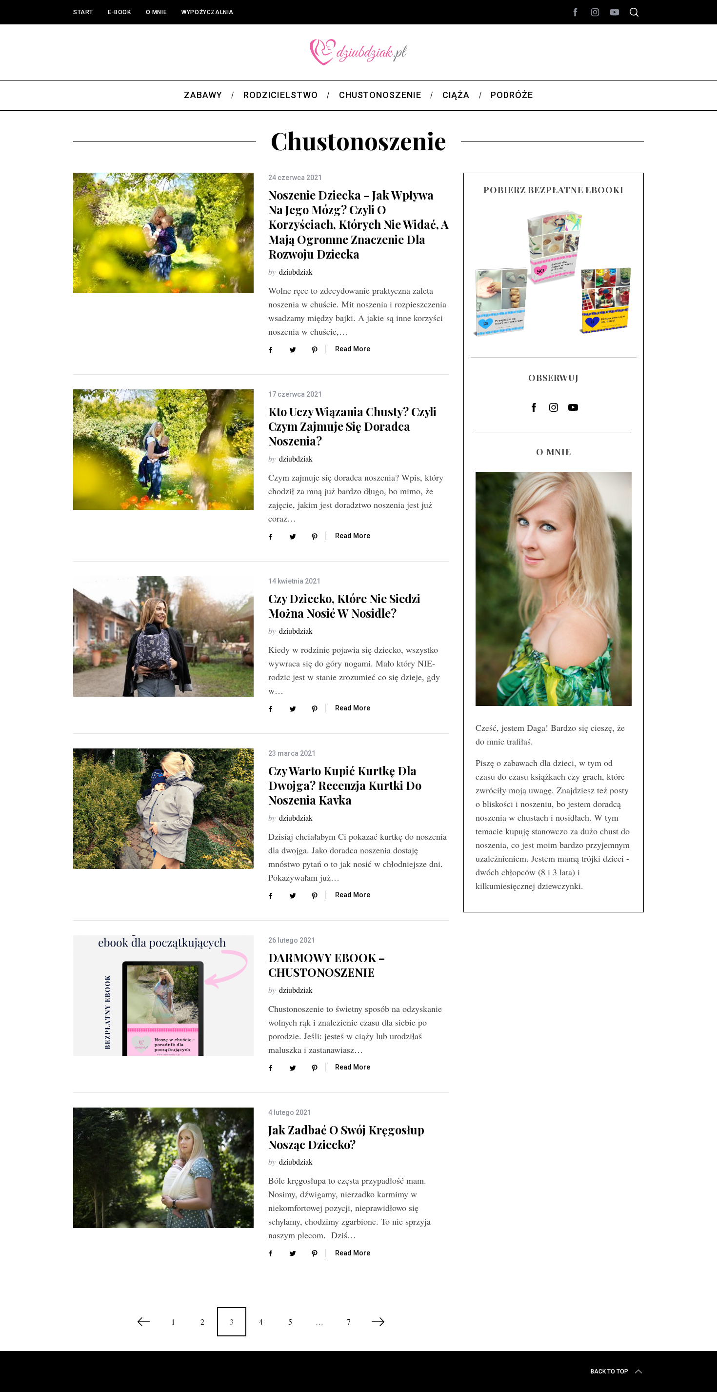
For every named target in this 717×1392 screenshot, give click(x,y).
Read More (352, 349)
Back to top (609, 1371)
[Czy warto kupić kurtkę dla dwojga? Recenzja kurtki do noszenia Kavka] (163, 808)
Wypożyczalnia (207, 12)
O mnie (156, 12)
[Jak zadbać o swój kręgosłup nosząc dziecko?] (163, 1168)
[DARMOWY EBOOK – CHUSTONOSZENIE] (163, 995)
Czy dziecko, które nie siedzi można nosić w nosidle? (344, 606)
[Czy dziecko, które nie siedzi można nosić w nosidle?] (163, 636)
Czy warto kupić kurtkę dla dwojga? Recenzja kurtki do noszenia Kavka (344, 785)
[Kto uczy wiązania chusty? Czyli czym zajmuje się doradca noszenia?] (163, 449)
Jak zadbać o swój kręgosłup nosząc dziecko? (346, 1137)
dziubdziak (296, 271)
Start (83, 12)
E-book (119, 12)
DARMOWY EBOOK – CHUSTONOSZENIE (326, 965)
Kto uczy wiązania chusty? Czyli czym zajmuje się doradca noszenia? (352, 426)
